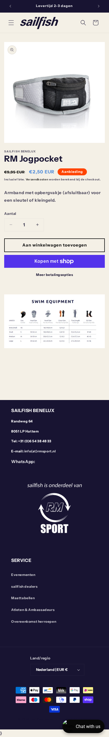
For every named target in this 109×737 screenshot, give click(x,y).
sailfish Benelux (45, 719)
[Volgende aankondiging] (99, 6)
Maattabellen (23, 598)
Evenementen (23, 575)
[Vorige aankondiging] (10, 6)
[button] (11, 23)
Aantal (10, 213)
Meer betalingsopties (54, 275)
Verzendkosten (37, 179)
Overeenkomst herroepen (33, 621)
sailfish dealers (24, 586)
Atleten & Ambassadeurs (32, 610)
